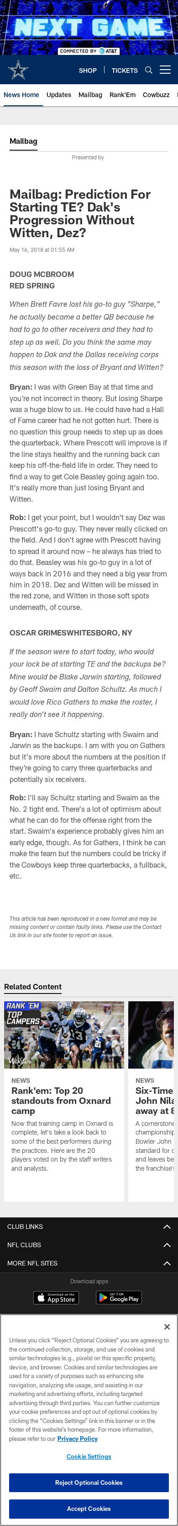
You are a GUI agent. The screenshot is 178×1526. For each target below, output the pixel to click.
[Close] (167, 1327)
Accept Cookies (89, 1508)
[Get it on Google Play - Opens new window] (119, 1302)
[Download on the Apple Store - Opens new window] (56, 1299)
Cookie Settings (89, 1456)
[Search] (148, 70)
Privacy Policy (78, 1438)
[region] (89, 1420)
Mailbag (23, 140)
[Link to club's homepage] (18, 66)
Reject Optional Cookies (89, 1482)
